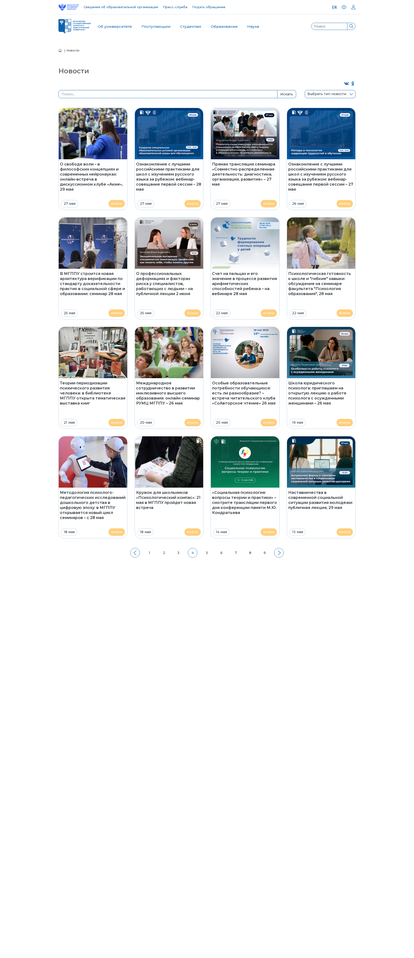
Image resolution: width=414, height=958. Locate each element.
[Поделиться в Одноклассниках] (353, 83)
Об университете (115, 26)
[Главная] (60, 50)
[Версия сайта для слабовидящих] (343, 7)
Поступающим (156, 26)
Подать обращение (208, 7)
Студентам (190, 26)
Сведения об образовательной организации (121, 7)
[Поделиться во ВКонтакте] (346, 83)
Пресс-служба (175, 7)
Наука (253, 26)
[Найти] (351, 26)
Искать (286, 94)
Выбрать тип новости (326, 94)
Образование (224, 26)
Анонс (116, 203)
